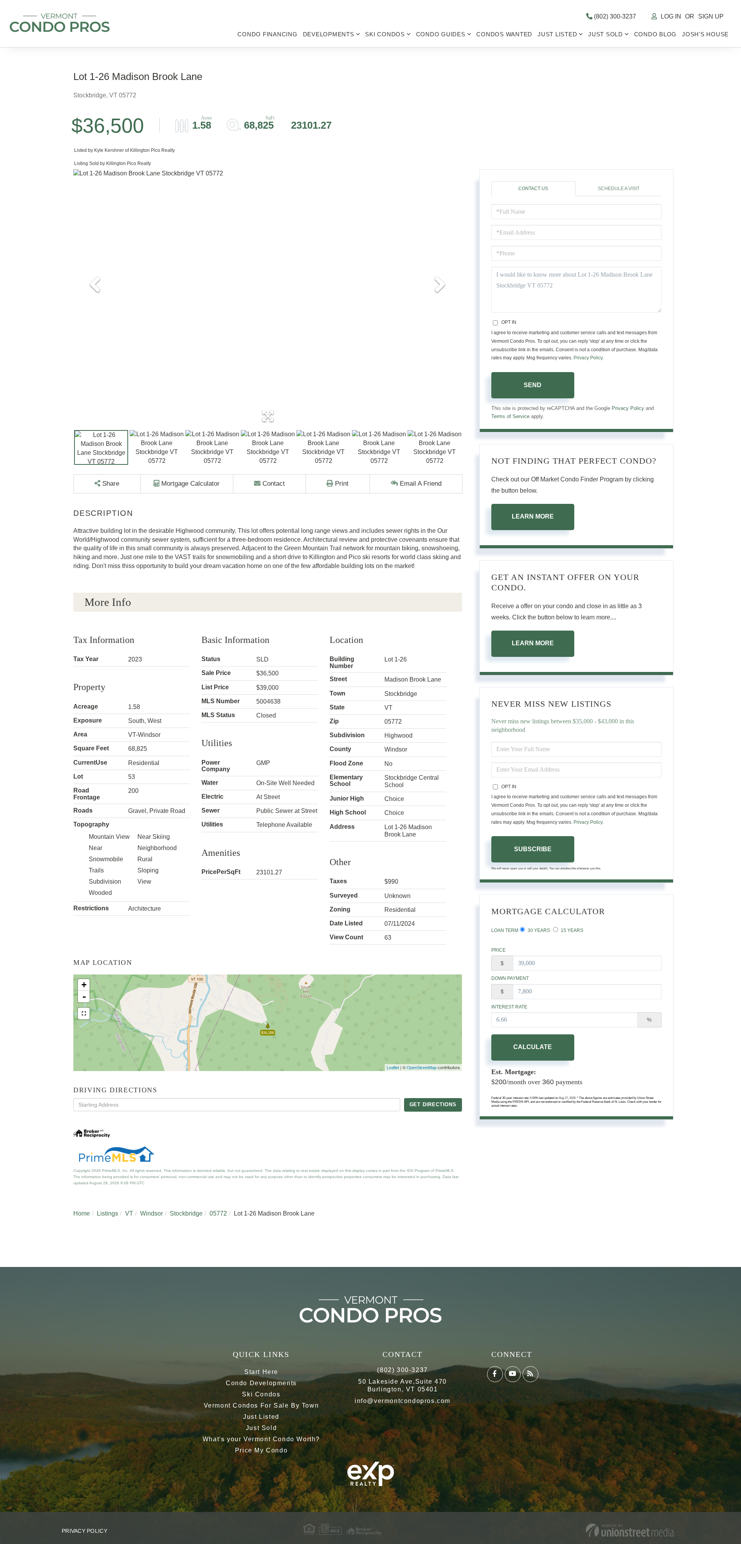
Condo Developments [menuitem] (261, 1383)
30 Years (538, 930)
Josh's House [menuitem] (705, 34)
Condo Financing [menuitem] (267, 34)
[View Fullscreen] (84, 1013)
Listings (107, 1213)
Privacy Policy (588, 357)
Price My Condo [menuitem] (261, 1450)
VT (129, 1213)
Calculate (532, 1047)
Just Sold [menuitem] (605, 34)
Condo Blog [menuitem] (655, 34)
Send (532, 385)
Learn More (533, 516)
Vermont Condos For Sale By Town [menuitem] (261, 1405)
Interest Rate (509, 1007)
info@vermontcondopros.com (402, 1401)
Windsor (151, 1213)
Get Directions (433, 1104)
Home (81, 1213)
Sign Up (711, 16)
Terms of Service (510, 416)
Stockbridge (186, 1213)
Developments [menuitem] (328, 34)
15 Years (571, 930)
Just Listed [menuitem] (557, 34)
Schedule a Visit (618, 188)
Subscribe (533, 849)
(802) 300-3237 (614, 16)
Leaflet (393, 1067)
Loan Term (504, 930)
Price (498, 950)
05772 (218, 1213)
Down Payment (510, 978)
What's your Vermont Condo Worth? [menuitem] (261, 1439)
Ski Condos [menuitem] (385, 34)
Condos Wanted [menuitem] (504, 34)
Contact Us (533, 188)
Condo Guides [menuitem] (440, 34)
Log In (671, 16)
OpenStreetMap (421, 1067)
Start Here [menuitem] (261, 1372)
